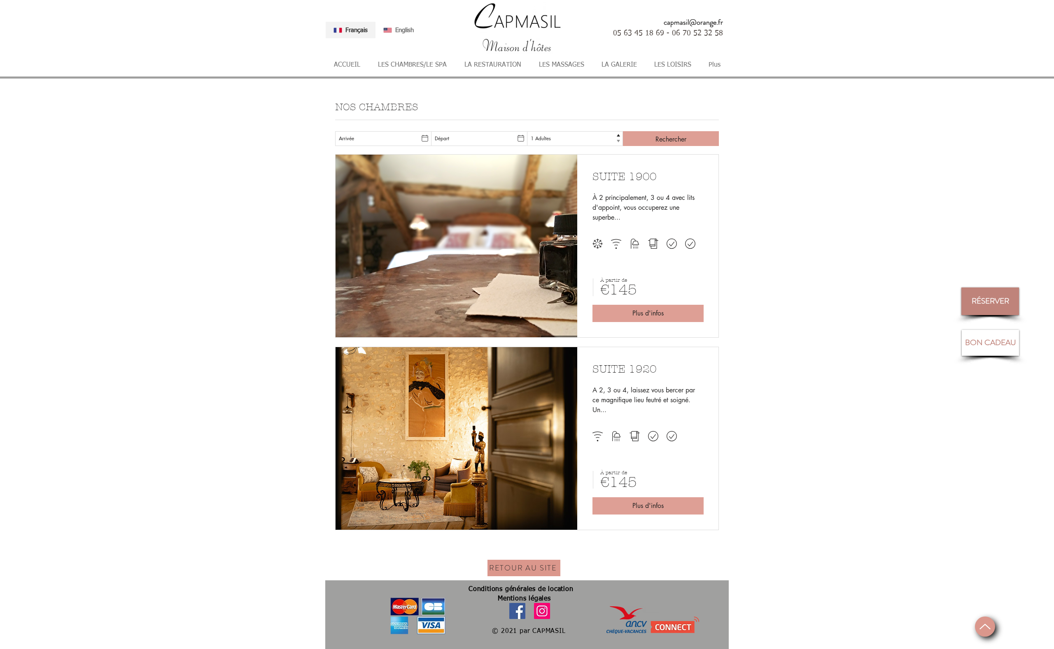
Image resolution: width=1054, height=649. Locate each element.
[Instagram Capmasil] (542, 611)
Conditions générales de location (521, 589)
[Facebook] (517, 611)
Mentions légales (524, 599)
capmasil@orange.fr (693, 22)
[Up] (985, 627)
